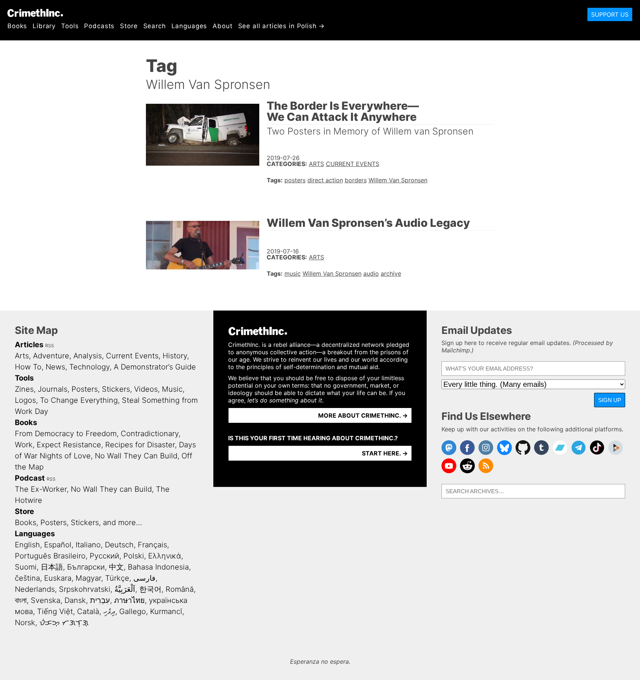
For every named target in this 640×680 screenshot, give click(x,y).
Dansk (75, 600)
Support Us (610, 14)
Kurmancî (166, 611)
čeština (27, 578)
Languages (189, 26)
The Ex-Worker (41, 489)
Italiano (88, 544)
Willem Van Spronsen (398, 180)
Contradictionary (150, 433)
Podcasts (99, 26)
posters (295, 180)
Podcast (30, 478)
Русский (104, 555)
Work (24, 444)
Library (44, 26)
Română (180, 589)
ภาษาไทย (129, 600)
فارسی (144, 578)
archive (391, 273)
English (27, 544)
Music (172, 389)
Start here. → (385, 453)
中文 (116, 567)
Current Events (352, 163)
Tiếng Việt (55, 611)
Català (88, 611)
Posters (84, 389)
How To (28, 366)
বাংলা (21, 600)
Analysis (87, 355)
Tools (70, 26)
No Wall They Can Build (136, 455)
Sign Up (609, 400)
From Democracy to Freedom (66, 433)
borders (356, 180)
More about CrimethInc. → (363, 415)
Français (152, 544)
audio (371, 273)
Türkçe (117, 578)
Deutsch (119, 544)
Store (128, 26)
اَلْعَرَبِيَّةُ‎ (124, 589)
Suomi (26, 567)
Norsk (25, 622)
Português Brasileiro (50, 555)
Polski (133, 555)
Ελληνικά (164, 555)
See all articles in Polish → (281, 26)
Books (17, 26)
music (292, 273)
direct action (325, 180)
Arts (316, 163)
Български (86, 567)
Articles (29, 344)
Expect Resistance (69, 444)
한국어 (150, 589)
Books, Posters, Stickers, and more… (78, 522)
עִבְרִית (100, 600)
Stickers (116, 389)
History (175, 355)
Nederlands (35, 589)
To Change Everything (79, 400)
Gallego (132, 611)
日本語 (52, 567)
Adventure (51, 355)
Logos (25, 400)
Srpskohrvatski (84, 589)
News (55, 366)
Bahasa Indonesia (158, 567)
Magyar (88, 578)
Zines (24, 389)
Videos (146, 389)
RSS (49, 345)
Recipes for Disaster (140, 444)
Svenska (45, 600)
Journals (52, 389)
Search (154, 26)
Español (57, 544)
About (222, 26)
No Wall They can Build (111, 489)
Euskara (57, 578)
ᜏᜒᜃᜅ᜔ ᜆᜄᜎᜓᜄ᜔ (64, 622)
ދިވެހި (109, 611)
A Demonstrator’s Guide (155, 366)
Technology (89, 366)
